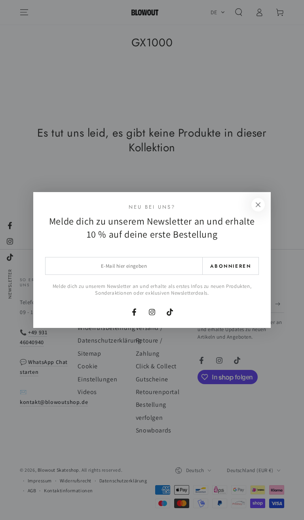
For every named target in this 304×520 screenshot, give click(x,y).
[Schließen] (258, 204)
